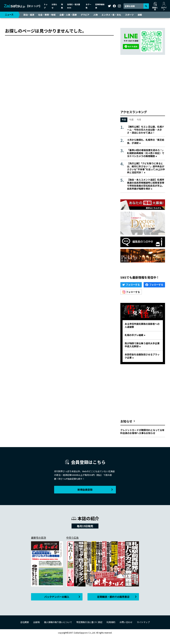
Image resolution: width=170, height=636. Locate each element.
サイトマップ (143, 622)
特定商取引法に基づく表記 (89, 622)
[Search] (146, 6)
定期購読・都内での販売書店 (113, 596)
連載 (140, 14)
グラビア (85, 14)
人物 (95, 14)
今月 (139, 119)
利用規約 (111, 622)
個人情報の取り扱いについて (58, 622)
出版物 (36, 622)
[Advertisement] (142, 82)
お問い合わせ (126, 622)
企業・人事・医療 (68, 14)
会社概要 (24, 622)
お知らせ (126, 421)
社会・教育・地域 (46, 14)
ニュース (9, 14)
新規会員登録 (85, 489)
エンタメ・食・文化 (111, 14)
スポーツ (129, 14)
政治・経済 (28, 14)
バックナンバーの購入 (56, 596)
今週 (131, 119)
